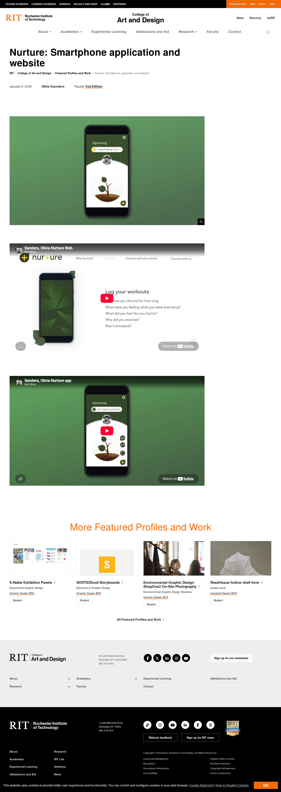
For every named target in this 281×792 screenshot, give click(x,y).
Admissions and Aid (152, 31)
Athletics (60, 766)
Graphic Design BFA (22, 593)
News (240, 18)
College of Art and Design (34, 73)
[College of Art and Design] (38, 658)
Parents (64, 4)
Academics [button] (70, 31)
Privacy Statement (220, 773)
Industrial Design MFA (223, 593)
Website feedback (160, 737)
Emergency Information (156, 768)
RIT (12, 73)
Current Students (44, 4)
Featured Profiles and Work (73, 73)
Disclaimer (149, 763)
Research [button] (186, 31)
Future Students (17, 4)
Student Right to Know (222, 758)
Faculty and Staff (85, 4)
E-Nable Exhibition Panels (31, 582)
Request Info (237, 4)
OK (266, 785)
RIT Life (59, 759)
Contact (234, 31)
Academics (17, 759)
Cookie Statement (201, 785)
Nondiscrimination (220, 763)
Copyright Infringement (222, 768)
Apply (262, 4)
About (14, 751)
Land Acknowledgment (155, 758)
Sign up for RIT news (200, 737)
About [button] (43, 31)
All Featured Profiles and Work (139, 619)
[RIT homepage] (29, 18)
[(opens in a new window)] (148, 658)
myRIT (271, 18)
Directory (255, 18)
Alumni (105, 4)
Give (272, 4)
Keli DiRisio (94, 86)
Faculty (213, 31)
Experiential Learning (108, 31)
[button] (267, 32)
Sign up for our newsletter (231, 658)
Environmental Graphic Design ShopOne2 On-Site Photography (170, 584)
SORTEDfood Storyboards (98, 582)
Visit (252, 4)
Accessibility (150, 773)
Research (60, 751)
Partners (119, 4)
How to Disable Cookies (232, 785)
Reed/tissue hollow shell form (234, 582)
